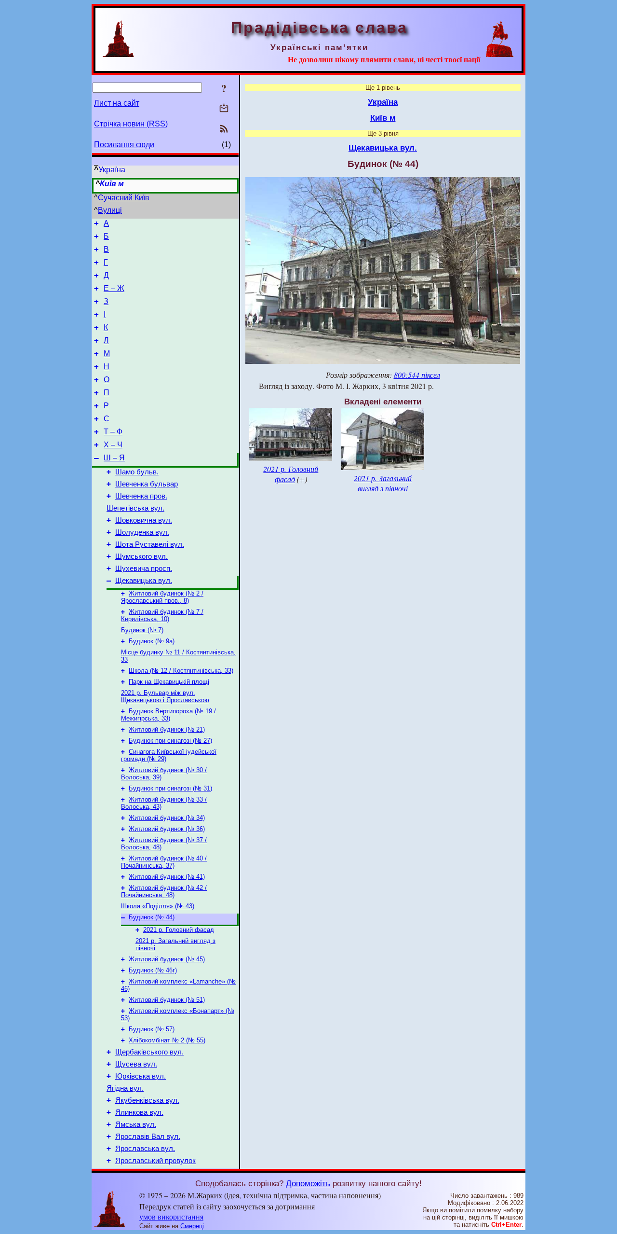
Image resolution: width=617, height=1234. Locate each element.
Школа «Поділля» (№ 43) (157, 906)
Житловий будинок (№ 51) (167, 999)
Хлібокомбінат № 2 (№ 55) (167, 1040)
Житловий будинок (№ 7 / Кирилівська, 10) (162, 615)
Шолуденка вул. (142, 532)
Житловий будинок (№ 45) (167, 959)
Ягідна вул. (125, 1088)
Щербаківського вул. (149, 1052)
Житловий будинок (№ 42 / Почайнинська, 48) (164, 891)
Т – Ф (113, 432)
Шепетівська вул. (135, 508)
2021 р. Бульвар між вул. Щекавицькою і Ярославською (165, 696)
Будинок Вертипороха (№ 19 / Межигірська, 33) (168, 714)
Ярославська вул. (145, 1148)
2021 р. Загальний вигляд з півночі (383, 483)
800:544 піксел (417, 375)
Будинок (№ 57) (151, 1029)
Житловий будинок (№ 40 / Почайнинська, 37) (164, 862)
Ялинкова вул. (139, 1112)
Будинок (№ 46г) (153, 970)
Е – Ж (114, 288)
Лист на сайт (116, 103)
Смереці (192, 1226)
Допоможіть (308, 1183)
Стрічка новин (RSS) (131, 124)
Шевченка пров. (141, 496)
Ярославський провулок (155, 1161)
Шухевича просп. (143, 568)
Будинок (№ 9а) (151, 641)
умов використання (171, 1216)
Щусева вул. (136, 1064)
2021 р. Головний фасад (178, 929)
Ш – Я (114, 458)
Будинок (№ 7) (142, 630)
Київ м (112, 184)
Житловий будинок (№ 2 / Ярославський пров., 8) (162, 597)
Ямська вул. (135, 1124)
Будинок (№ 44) (151, 917)
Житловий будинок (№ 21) (167, 729)
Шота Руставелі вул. (149, 544)
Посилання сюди (124, 144)
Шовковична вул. (143, 520)
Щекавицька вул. (143, 580)
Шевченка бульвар (146, 484)
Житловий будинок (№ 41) (167, 876)
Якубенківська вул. (147, 1100)
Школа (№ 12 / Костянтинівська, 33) (181, 670)
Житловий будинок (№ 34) (167, 817)
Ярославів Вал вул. (147, 1136)
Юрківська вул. (140, 1076)
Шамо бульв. (137, 472)
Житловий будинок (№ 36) (167, 828)
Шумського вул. (141, 556)
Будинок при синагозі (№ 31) (170, 788)
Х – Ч (113, 445)
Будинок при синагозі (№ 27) (170, 740)
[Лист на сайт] (224, 109)
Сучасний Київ (123, 198)
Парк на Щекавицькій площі (169, 681)
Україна (111, 170)
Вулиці (110, 210)
